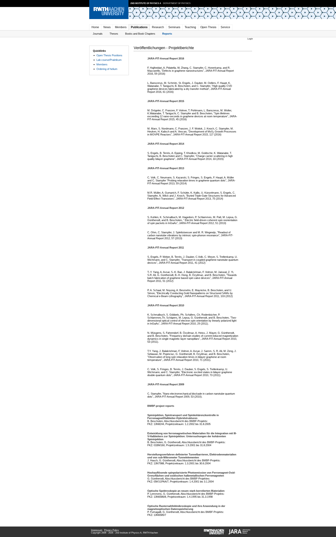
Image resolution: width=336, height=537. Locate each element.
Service (225, 27)
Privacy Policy (111, 530)
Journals (98, 33)
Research (158, 27)
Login (250, 39)
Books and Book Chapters (140, 33)
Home (95, 27)
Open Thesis (208, 27)
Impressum (96, 530)
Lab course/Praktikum (109, 59)
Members (121, 27)
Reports (167, 33)
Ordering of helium (106, 68)
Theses (114, 33)
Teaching (190, 27)
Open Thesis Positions (109, 55)
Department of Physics (177, 3)
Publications (139, 27)
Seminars (174, 27)
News (107, 27)
